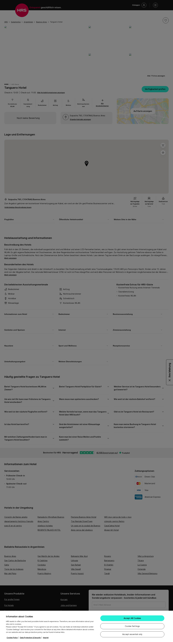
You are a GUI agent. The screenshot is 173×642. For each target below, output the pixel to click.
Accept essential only (132, 634)
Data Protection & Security (30, 638)
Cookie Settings (132, 626)
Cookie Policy (12, 638)
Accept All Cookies (132, 618)
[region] (86, 626)
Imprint (46, 638)
